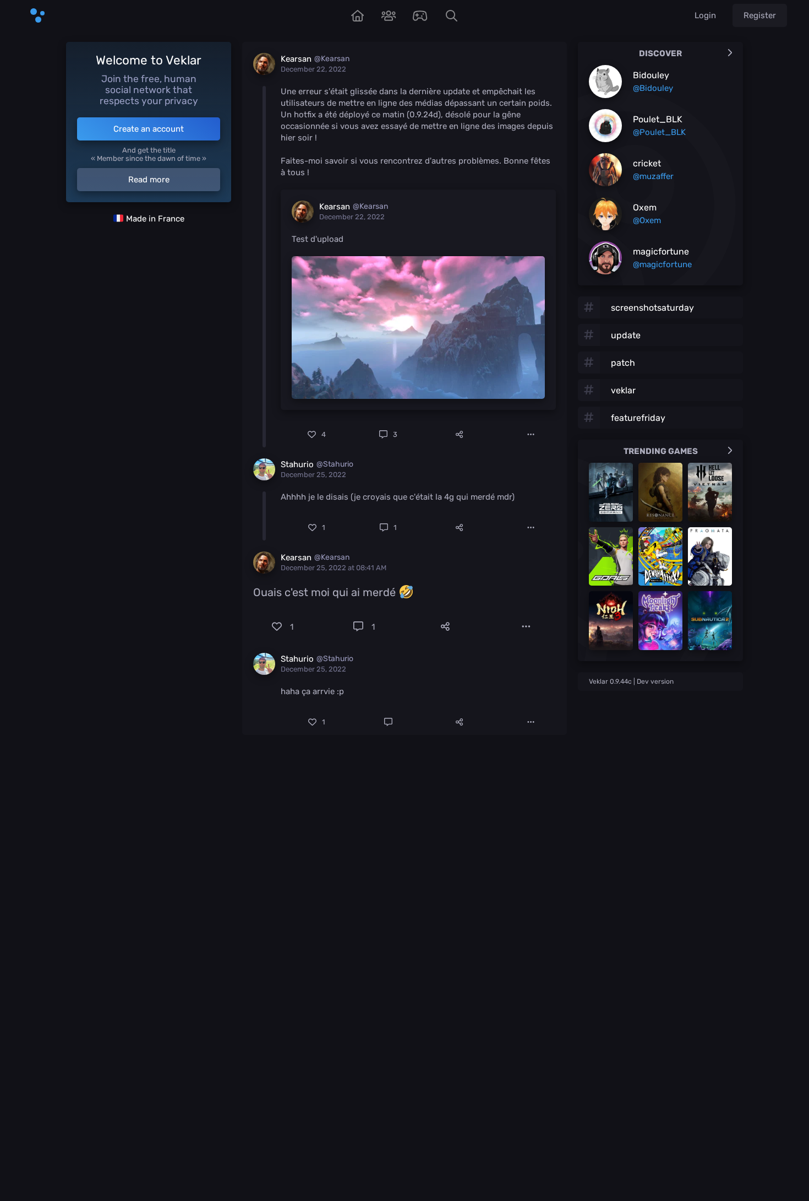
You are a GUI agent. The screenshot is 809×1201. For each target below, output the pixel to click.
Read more (149, 180)
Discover (660, 53)
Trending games (661, 451)
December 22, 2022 (313, 69)
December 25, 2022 (313, 474)
